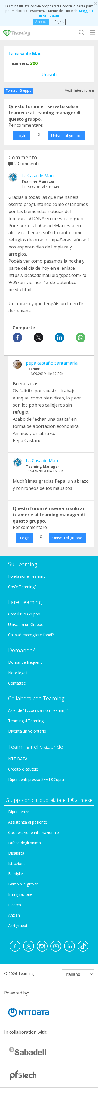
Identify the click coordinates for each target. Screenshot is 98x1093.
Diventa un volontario (27, 731)
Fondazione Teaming (26, 576)
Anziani (14, 915)
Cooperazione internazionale (33, 832)
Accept (40, 21)
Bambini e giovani (23, 884)
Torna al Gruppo (19, 90)
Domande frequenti (25, 662)
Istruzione (17, 863)
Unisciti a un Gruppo (26, 624)
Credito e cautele (23, 769)
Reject (59, 21)
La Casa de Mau (38, 176)
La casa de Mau (25, 54)
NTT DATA (17, 758)
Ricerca (14, 904)
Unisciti (49, 75)
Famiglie (15, 873)
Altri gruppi (17, 925)
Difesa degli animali (25, 842)
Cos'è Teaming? (22, 586)
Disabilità (16, 853)
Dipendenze (18, 811)
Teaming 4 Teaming (26, 720)
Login (21, 135)
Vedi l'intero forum (79, 90)
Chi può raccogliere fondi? (31, 634)
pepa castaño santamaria (52, 363)
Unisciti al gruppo (66, 135)
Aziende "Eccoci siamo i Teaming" (38, 710)
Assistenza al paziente (27, 822)
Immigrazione (20, 894)
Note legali (17, 672)
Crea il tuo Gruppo (24, 614)
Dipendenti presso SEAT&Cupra (36, 779)
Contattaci (17, 683)
